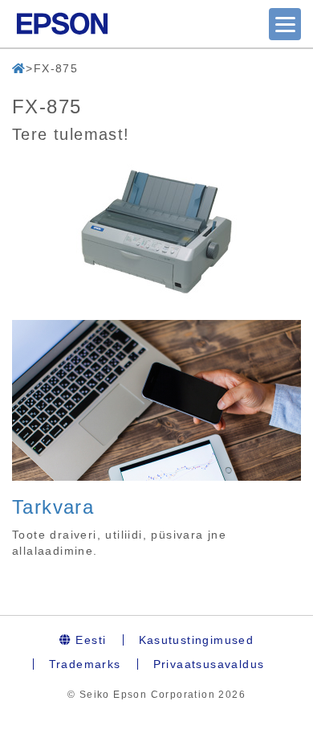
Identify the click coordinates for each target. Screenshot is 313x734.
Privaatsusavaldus (209, 664)
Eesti (88, 640)
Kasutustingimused (196, 640)
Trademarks (85, 664)
